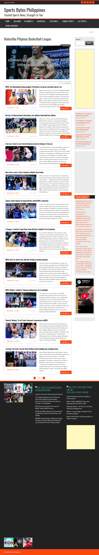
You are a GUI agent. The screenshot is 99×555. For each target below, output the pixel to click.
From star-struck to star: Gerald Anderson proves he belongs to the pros (29, 144)
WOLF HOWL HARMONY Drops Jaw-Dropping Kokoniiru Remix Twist (78, 402)
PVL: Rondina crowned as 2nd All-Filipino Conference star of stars (84, 270)
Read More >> (65, 108)
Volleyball (54, 21)
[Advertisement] (85, 79)
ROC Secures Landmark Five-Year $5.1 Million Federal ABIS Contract (47, 407)
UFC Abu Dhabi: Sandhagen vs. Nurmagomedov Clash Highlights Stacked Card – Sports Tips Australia (84, 216)
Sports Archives (12, 26)
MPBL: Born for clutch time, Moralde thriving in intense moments (27, 259)
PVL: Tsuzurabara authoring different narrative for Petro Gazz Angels (83, 240)
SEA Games (17, 21)
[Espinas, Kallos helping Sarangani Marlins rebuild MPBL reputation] (21, 212)
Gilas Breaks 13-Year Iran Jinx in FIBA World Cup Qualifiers (84, 115)
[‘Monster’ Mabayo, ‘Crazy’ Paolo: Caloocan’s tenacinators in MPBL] (21, 331)
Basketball (41, 21)
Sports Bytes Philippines (24, 9)
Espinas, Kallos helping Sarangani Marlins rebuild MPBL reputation (27, 200)
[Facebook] (82, 2)
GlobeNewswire (43, 390)
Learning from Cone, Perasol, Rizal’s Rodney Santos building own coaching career (32, 349)
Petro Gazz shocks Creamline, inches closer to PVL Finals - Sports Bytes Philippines (84, 250)
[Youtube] (88, 2)
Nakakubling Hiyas (81, 201)
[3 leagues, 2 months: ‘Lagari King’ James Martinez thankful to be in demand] (21, 240)
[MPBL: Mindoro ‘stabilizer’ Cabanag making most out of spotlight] (21, 301)
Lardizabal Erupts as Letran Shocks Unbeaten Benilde (83, 129)
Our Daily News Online (77, 392)
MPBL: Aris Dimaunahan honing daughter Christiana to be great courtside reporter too (34, 87)
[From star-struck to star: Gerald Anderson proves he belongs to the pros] (21, 155)
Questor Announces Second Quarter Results (49, 394)
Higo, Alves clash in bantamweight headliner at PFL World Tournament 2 (84, 224)
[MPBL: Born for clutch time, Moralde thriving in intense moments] (21, 270)
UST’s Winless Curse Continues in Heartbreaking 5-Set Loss (84, 122)
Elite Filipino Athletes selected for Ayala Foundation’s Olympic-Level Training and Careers (84, 205)
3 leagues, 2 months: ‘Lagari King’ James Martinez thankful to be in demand (30, 229)
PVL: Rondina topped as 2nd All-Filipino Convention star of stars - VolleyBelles (84, 264)
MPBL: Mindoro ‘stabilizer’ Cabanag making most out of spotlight (27, 290)
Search (78, 39)
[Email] (93, 2)
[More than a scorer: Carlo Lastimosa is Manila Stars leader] (21, 183)
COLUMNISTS (28, 21)
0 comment (32, 108)
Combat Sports (68, 21)
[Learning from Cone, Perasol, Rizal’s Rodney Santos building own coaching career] (21, 360)
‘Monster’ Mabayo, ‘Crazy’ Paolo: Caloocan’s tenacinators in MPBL (27, 320)
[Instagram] (90, 2)
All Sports (82, 21)
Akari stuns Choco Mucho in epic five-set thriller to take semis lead (84, 256)
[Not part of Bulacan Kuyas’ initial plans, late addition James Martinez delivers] (21, 126)
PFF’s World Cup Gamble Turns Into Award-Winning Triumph (83, 143)
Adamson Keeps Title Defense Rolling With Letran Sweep (83, 136)
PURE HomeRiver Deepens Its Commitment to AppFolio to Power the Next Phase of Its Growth (48, 413)
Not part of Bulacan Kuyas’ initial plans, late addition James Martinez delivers (31, 115)
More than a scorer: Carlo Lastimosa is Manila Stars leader (25, 172)
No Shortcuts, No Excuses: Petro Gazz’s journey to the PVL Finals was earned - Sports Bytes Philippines (84, 232)
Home (7, 21)
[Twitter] (85, 2)
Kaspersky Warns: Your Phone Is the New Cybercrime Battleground (79, 407)
